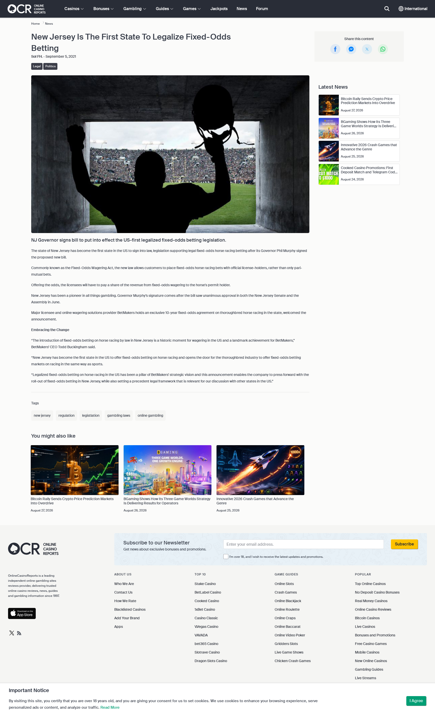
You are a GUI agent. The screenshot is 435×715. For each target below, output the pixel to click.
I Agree (416, 700)
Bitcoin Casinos (367, 618)
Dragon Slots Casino (211, 661)
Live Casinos (365, 626)
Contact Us (123, 592)
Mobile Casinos (367, 652)
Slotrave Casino (207, 652)
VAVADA (201, 635)
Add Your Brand (127, 618)
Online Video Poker (290, 635)
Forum (262, 8)
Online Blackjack (288, 601)
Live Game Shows (289, 652)
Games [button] (190, 8)
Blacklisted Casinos (130, 609)
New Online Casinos (371, 661)
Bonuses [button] (101, 8)
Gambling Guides (369, 669)
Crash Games (286, 592)
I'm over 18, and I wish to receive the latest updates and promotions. (276, 557)
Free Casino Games (371, 643)
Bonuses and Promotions (375, 635)
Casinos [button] (72, 8)
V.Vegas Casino (206, 626)
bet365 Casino (206, 643)
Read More (110, 707)
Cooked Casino (207, 601)
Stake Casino (205, 583)
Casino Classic (206, 618)
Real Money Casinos (371, 601)
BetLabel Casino (208, 592)
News (242, 8)
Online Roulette (287, 609)
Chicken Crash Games (293, 661)
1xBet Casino (205, 609)
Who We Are (124, 583)
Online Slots (284, 583)
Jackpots (219, 8)
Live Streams (365, 678)
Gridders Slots (286, 643)
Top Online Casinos (370, 583)
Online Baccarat (288, 626)
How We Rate (125, 601)
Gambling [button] (133, 8)
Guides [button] (163, 8)
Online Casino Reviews (373, 609)
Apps (118, 626)
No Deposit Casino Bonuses (377, 592)
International (415, 8)
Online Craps (285, 618)
